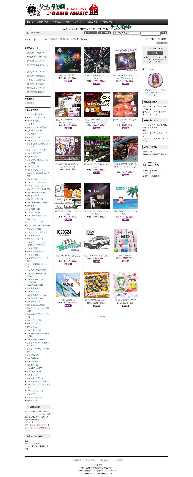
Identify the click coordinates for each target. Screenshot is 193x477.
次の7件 (102, 317)
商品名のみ (53, 39)
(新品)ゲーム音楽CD (35, 53)
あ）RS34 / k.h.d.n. (35, 131)
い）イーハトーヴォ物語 (37, 150)
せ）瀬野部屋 (32, 248)
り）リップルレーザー (36, 391)
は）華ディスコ (33, 302)
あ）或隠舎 (31, 134)
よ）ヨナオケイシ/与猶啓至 (38, 381)
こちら (154, 57)
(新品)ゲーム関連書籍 (36, 76)
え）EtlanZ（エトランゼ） (38, 160)
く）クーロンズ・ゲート (37, 186)
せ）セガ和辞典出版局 (36, 251)
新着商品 (30, 103)
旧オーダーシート (32, 420)
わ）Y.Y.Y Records (34, 397)
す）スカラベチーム (35, 239)
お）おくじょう (33, 166)
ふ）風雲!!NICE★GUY (36, 339)
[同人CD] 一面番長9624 (68, 75)
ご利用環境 (118, 460)
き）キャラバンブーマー (37, 179)
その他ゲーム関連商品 (36, 80)
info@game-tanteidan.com (105, 471)
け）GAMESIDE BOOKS (37, 192)
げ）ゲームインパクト (36, 199)
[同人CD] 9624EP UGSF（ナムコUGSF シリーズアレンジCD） (125, 167)
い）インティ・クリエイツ (38, 141)
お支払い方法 (107, 22)
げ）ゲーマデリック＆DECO (39, 189)
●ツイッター (78, 22)
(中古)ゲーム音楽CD (35, 84)
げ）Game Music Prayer (37, 202)
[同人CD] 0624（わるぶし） (96, 300)
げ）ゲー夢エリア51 (35, 196)
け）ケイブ (31, 206)
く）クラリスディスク (36, 182)
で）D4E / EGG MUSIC (36, 270)
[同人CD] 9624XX (126, 255)
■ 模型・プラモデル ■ (36, 117)
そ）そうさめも (33, 255)
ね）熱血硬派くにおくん (37, 295)
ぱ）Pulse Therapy (35, 298)
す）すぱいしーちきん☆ (37, 232)
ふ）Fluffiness (33, 358)
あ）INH (30, 124)
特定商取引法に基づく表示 (83, 460)
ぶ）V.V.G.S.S (32, 355)
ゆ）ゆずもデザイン (35, 378)
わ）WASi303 (32, 401)
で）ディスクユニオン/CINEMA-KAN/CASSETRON (35, 282)
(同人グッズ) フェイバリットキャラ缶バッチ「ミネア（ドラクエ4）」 (156, 92)
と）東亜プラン (33, 288)
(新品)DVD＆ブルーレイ (37, 72)
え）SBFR (31, 163)
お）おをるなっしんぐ (36, 170)
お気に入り (92, 22)
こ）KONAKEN (33, 209)
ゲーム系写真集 (33, 121)
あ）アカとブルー (34, 137)
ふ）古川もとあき (34, 330)
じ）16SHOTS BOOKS (36, 216)
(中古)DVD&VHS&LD (35, 92)
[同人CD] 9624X (68, 300)
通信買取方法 (42, 22)
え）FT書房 (31, 157)
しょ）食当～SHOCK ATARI (38, 226)
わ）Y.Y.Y (31, 394)
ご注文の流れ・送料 (61, 22)
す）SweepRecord (35, 229)
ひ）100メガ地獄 (34, 324)
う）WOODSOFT (34, 153)
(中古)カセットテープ (36, 88)
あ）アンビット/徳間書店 (37, 127)
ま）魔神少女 (32, 365)
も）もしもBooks (34, 375)
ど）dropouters (33, 292)
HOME (30, 22)
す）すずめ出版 (33, 236)
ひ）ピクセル (32, 327)
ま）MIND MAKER (34, 368)
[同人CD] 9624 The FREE (125, 300)
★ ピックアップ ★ (35, 114)
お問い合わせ (104, 460)
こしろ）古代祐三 (34, 212)
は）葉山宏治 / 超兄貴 (36, 305)
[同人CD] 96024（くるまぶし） (97, 256)
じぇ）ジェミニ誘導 (35, 222)
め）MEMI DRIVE (34, 371)
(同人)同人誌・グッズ (36, 61)
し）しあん (31, 219)
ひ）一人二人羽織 (34, 320)
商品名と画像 (64, 39)
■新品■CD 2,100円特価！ (37, 57)
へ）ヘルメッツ (33, 362)
